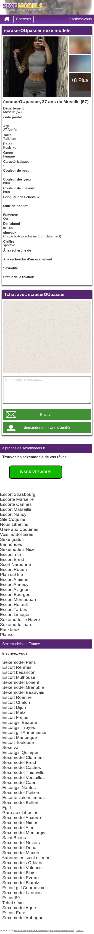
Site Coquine (12, 519)
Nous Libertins (14, 524)
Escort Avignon (15, 589)
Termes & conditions (38, 930)
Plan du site (20, 930)
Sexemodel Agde (19, 907)
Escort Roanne (17, 697)
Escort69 (11, 897)
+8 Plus (80, 80)
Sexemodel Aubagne (23, 917)
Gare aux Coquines (19, 529)
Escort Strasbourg (17, 494)
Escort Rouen (13, 569)
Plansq (7, 634)
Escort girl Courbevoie (24, 887)
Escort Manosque (19, 737)
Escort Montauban (18, 599)
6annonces (11, 544)
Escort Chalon (16, 702)
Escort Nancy (13, 514)
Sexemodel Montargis (23, 832)
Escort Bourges (15, 594)
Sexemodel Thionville (23, 772)
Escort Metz (14, 712)
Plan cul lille (11, 574)
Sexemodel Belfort (20, 802)
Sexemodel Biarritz (20, 882)
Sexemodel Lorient (20, 682)
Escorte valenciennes (23, 797)
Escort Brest (12, 559)
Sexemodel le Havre (20, 619)
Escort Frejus (15, 717)
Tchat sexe (13, 902)
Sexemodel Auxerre (21, 817)
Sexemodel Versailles (23, 777)
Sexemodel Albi (17, 827)
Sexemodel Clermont (23, 757)
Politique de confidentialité (62, 930)
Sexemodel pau (15, 624)
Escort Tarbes (13, 609)
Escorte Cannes (16, 504)
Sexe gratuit (12, 539)
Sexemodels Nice (17, 549)
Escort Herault (14, 604)
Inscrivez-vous (80, 19)
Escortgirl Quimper (20, 752)
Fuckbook (10, 629)
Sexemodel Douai (19, 847)
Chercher (23, 19)
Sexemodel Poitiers (21, 792)
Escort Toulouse (18, 742)
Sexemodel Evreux (21, 877)
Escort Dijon (14, 707)
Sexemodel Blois (18, 872)
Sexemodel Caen (19, 782)
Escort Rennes (16, 667)
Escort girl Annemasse (24, 732)
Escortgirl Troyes (18, 727)
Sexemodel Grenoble (23, 687)
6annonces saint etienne (26, 857)
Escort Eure (13, 912)
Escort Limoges (15, 614)
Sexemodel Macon (20, 852)
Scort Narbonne (15, 564)
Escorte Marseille (17, 499)
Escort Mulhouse (18, 677)
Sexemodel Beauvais (23, 692)
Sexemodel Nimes (20, 822)
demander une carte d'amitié (47, 428)
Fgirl (6, 807)
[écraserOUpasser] (35, 66)
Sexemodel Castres (21, 767)
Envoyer (47, 415)
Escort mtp (10, 554)
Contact (80, 930)
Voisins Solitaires (16, 534)
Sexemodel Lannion (22, 892)
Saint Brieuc (14, 837)
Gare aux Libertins (20, 812)
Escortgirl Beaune (19, 722)
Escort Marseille (15, 509)
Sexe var (11, 747)
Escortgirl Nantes (19, 787)
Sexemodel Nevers (21, 842)
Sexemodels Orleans (23, 862)
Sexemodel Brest (19, 762)
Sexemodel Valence (22, 867)
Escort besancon (19, 672)
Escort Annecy (14, 584)
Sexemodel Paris (19, 662)
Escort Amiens (14, 579)
